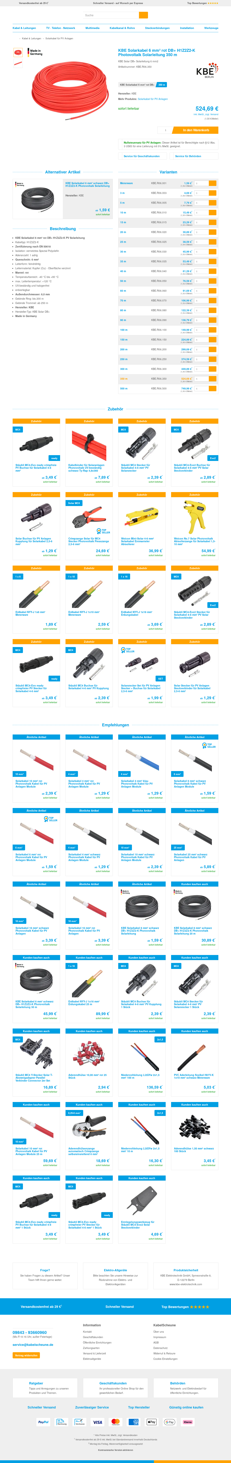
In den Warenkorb (196, 130)
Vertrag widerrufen (26, 1355)
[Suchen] (143, 15)
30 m (123, 251)
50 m (123, 281)
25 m (123, 242)
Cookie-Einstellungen (165, 1359)
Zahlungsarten (91, 1348)
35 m (123, 261)
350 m (123, 378)
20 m (123, 232)
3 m (122, 193)
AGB (156, 1342)
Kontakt (87, 1331)
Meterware (126, 183)
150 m (123, 339)
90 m (123, 320)
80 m (123, 310)
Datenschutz (160, 1348)
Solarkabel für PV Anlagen (153, 99)
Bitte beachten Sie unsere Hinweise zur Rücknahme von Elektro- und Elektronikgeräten (115, 1280)
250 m (123, 359)
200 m (123, 349)
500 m (123, 388)
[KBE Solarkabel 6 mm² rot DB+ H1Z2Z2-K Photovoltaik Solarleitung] (18, 52)
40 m (123, 271)
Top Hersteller (139, 1407)
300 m (123, 369)
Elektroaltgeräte (92, 1359)
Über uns (158, 1331)
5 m (122, 202)
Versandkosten (130, 1435)
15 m (123, 222)
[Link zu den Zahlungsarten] (115, 1423)
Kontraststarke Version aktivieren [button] (115, 1450)
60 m (123, 290)
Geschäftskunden (93, 1337)
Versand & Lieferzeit (94, 1353)
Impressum (159, 1337)
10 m (123, 212)
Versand (214, 114)
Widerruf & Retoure (164, 1353)
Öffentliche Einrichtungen (97, 1342)
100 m (123, 329)
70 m (123, 300)
